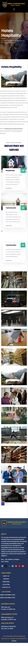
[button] (22, 276)
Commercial (11, 208)
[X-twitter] (6, 566)
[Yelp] (19, 566)
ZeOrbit (14, 641)
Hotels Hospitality (11, 378)
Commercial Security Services (11, 41)
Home (3, 39)
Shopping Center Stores (13, 319)
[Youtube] (23, 566)
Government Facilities (12, 417)
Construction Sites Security (11, 435)
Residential (10, 170)
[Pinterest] (16, 566)
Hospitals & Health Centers (11, 396)
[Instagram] (9, 566)
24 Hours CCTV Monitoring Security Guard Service (11, 493)
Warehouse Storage (12, 281)
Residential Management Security (13, 338)
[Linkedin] (12, 566)
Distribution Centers (12, 456)
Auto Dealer (8, 475)
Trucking (7, 300)
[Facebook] (2, 566)
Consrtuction (11, 245)
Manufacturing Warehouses (10, 357)
